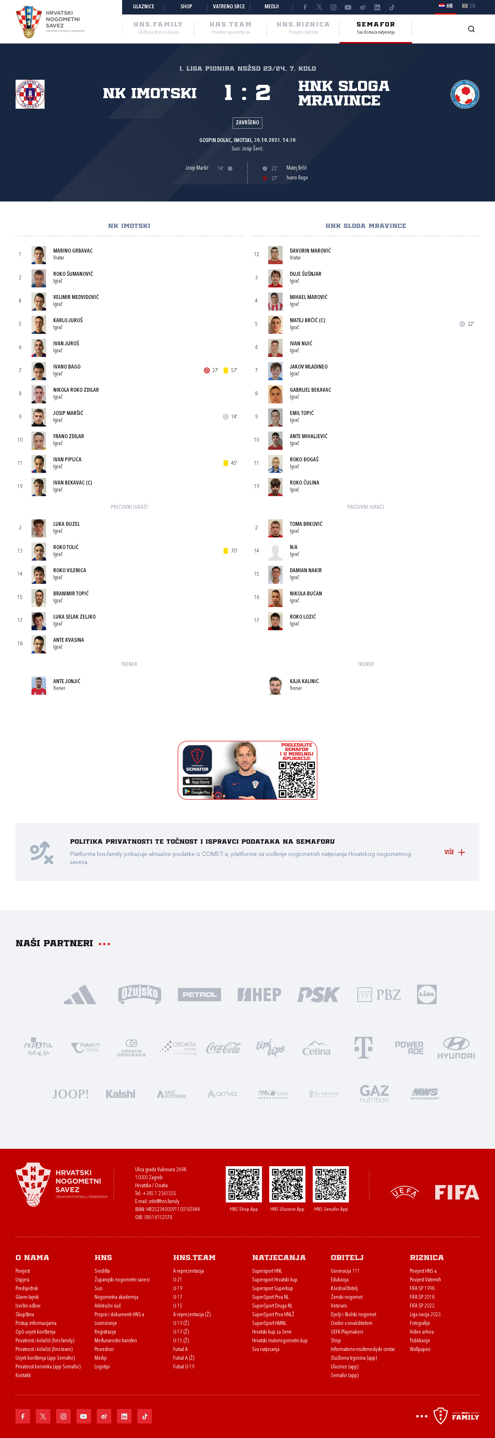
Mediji (272, 7)
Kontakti (23, 1376)
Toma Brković (306, 524)
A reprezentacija (188, 1271)
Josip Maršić (68, 413)
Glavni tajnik (27, 1297)
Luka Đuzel (66, 524)
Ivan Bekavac (69, 483)
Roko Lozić (303, 617)
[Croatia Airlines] (178, 1047)
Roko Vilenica (69, 571)
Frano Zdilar (68, 437)
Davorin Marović (310, 251)
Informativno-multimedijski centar (363, 1349)
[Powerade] (410, 1047)
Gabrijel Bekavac (310, 390)
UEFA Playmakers (347, 1332)
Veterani (339, 1306)
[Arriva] (222, 1093)
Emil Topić (302, 413)
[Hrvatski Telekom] (363, 1047)
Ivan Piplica (67, 460)
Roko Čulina (304, 483)
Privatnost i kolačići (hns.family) (45, 1341)
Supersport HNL (267, 1271)
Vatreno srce (229, 7)
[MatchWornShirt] (425, 1093)
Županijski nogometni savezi (122, 1280)
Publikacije (420, 1341)
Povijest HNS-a (423, 1271)
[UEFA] (404, 1192)
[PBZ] (379, 993)
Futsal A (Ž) (183, 1358)
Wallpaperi (420, 1349)
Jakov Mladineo (309, 367)
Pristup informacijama (36, 1323)
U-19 (177, 1289)
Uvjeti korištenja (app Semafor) (45, 1358)
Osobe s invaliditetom (352, 1323)
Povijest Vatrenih (425, 1280)
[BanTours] (273, 1093)
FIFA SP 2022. (423, 1306)
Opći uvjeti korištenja (35, 1332)
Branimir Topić (71, 594)
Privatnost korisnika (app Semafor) (48, 1367)
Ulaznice (143, 7)
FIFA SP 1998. (423, 1289)
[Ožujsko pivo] (140, 993)
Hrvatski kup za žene (272, 1332)
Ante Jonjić (66, 682)
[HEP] (259, 993)
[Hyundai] (456, 1047)
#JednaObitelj (344, 1289)
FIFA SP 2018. (423, 1297)
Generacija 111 (345, 1271)
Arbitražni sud (108, 1306)
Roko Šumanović (73, 274)
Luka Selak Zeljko (74, 617)
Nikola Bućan (306, 594)
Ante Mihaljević (309, 437)
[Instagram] (333, 7)
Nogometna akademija (116, 1297)
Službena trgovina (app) (354, 1358)
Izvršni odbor (28, 1306)
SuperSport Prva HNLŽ (273, 1315)
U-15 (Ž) (181, 1341)
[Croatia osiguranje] (131, 1047)
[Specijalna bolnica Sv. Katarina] (323, 1093)
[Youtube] (348, 7)
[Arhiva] (471, 28)
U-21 (177, 1280)
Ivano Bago (66, 367)
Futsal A (180, 1349)
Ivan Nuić (301, 344)
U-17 (177, 1297)
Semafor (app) (344, 1376)
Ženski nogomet (346, 1297)
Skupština (25, 1315)
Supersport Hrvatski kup (275, 1280)
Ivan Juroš (66, 344)
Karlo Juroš (68, 321)
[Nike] (80, 993)
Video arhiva (422, 1332)
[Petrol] (199, 993)
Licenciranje (106, 1323)
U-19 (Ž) (181, 1323)
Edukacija (340, 1280)
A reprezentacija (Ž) (192, 1315)
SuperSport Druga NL (272, 1306)
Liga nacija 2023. (426, 1315)
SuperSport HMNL (269, 1323)
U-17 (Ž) (181, 1332)
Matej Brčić (304, 321)
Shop (186, 7)
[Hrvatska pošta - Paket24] (85, 1047)
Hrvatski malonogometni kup (280, 1341)
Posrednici (104, 1349)
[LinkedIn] (377, 7)
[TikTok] (391, 7)
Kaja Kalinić (304, 682)
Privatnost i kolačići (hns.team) (44, 1349)
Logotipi (102, 1367)
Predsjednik (27, 1289)
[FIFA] (457, 1192)
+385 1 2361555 (159, 1194)
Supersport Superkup (272, 1289)
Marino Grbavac (73, 251)
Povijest (23, 1271)
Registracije (105, 1332)
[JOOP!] (70, 1093)
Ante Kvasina (68, 640)
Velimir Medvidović (76, 297)
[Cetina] (317, 1047)
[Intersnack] (271, 1047)
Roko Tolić (66, 547)
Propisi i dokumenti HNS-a (119, 1315)
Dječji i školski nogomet (353, 1315)
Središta (102, 1271)
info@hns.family (164, 1202)
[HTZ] (39, 1047)
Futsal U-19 (183, 1367)
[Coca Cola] (224, 1047)
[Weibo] (362, 7)
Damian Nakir (306, 571)
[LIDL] (427, 993)
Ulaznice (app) (344, 1367)
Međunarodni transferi (116, 1341)
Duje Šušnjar (305, 274)
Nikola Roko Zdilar (76, 390)
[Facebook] (305, 7)
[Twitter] (319, 7)
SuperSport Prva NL (270, 1297)
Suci (99, 1289)
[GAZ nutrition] (374, 1093)
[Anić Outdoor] (171, 1093)
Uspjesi (22, 1280)
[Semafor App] (247, 798)
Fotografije (420, 1323)
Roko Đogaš (304, 460)
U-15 (177, 1306)
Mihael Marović (309, 297)
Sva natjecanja (265, 1349)
